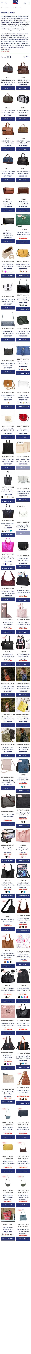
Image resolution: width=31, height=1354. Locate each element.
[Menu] (2, 3)
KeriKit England (8, 1089)
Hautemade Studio (23, 1328)
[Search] (6, 3)
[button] (29, 3)
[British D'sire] (15, 1)
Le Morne (23, 229)
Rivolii (23, 588)
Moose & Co (7, 1224)
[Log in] (25, 3)
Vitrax (7, 77)
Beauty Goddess (8, 261)
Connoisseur (8, 620)
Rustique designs (23, 620)
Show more (5, 51)
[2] (10, 57)
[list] (8, 57)
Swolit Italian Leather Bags (7, 1123)
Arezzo (23, 652)
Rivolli (7, 652)
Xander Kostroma (8, 684)
